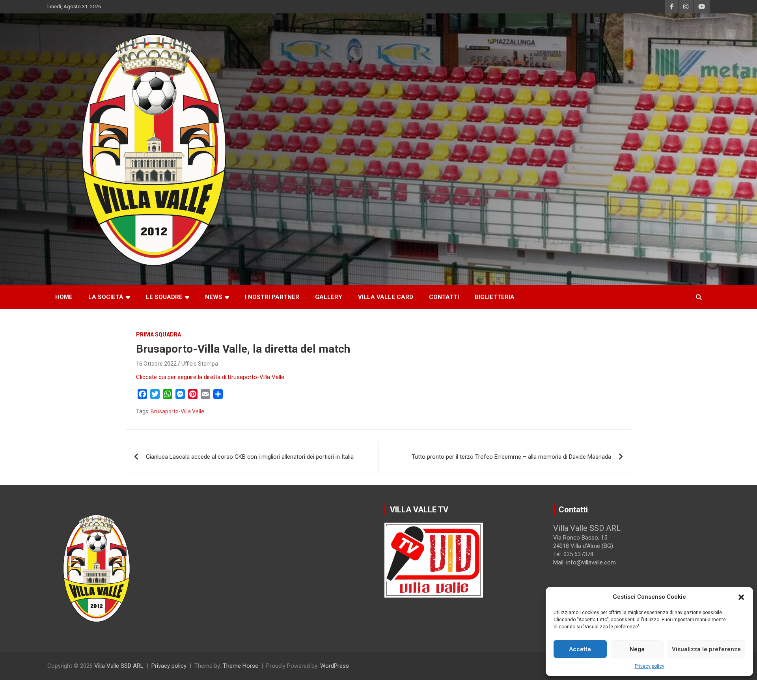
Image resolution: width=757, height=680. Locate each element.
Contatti (444, 297)
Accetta (580, 649)
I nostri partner (272, 297)
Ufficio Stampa (199, 364)
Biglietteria (495, 297)
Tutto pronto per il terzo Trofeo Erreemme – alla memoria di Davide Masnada (511, 456)
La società (105, 297)
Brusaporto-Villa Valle (177, 411)
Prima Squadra (158, 334)
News (213, 297)
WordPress (334, 665)
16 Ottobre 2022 (156, 364)
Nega (637, 649)
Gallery (328, 297)
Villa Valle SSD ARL (119, 665)
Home (64, 297)
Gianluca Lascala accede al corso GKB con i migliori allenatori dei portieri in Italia (250, 456)
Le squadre (164, 297)
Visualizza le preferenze (706, 649)
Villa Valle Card (385, 297)
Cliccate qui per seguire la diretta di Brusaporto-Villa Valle (211, 377)
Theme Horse (240, 665)
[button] (741, 597)
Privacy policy (649, 666)
